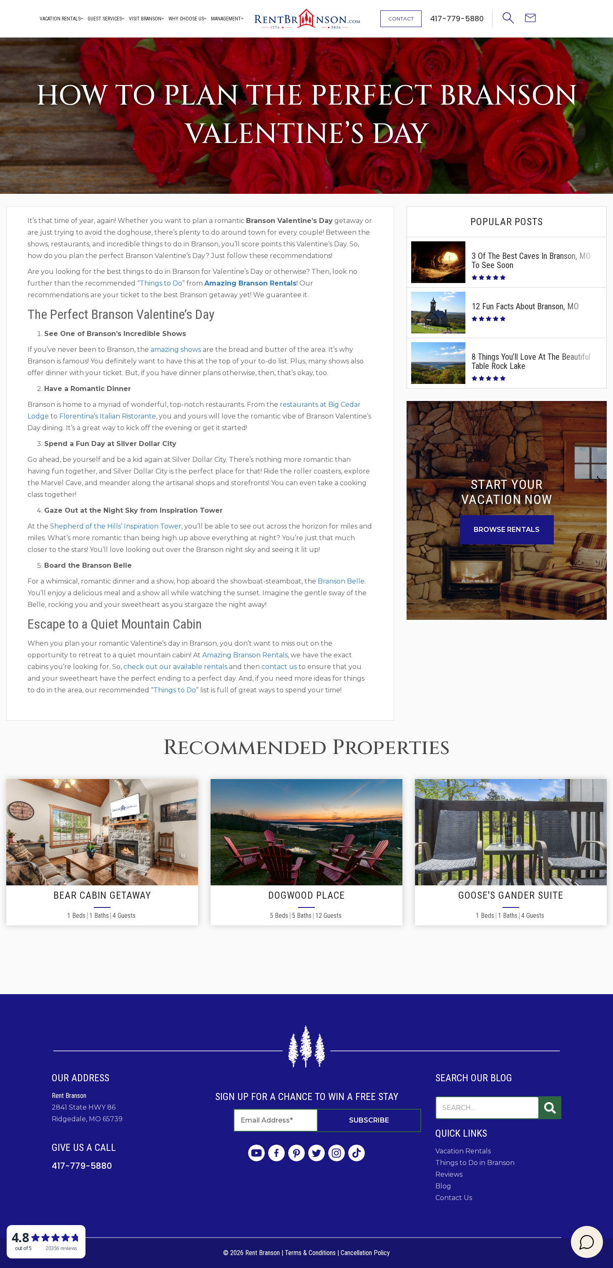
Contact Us (453, 1198)
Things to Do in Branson (475, 1163)
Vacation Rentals (60, 19)
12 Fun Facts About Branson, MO (525, 306)
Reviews (448, 1174)
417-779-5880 (82, 1166)
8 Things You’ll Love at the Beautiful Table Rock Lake (531, 361)
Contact (401, 18)
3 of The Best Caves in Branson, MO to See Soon (531, 260)
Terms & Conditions (310, 1253)
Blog (443, 1186)
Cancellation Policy (365, 1253)
